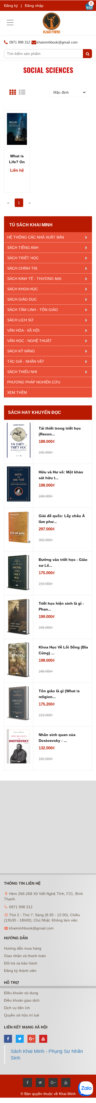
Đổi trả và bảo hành (20, 963)
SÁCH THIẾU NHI (22, 372)
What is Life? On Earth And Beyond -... (17, 159)
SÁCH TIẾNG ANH (22, 247)
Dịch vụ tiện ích (17, 1008)
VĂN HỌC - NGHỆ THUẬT (29, 341)
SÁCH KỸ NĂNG (21, 351)
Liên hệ (17, 170)
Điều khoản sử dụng (21, 993)
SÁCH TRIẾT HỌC (23, 258)
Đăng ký (11, 5)
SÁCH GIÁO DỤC (22, 299)
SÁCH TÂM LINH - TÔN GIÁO (32, 310)
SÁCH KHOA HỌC (22, 289)
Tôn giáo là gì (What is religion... (59, 694)
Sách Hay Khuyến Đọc (34, 412)
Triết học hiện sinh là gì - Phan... (61, 606)
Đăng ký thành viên (20, 970)
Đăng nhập (34, 5)
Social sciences (48, 70)
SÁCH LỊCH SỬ (20, 320)
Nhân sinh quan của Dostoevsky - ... (57, 738)
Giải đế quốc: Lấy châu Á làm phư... (62, 519)
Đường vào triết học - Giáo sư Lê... (63, 562)
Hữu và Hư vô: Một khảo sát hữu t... (61, 475)
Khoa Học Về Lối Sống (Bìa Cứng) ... (63, 650)
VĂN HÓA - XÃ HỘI (23, 330)
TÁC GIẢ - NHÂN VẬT (25, 361)
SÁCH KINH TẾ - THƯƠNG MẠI (34, 278)
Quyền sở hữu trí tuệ (21, 1015)
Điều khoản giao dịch (21, 1000)
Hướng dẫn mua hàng (22, 948)
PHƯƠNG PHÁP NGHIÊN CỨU (33, 382)
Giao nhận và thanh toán (25, 956)
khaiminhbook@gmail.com (57, 42)
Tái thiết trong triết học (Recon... (60, 431)
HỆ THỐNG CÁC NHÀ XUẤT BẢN (35, 237)
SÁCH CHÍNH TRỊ (22, 268)
